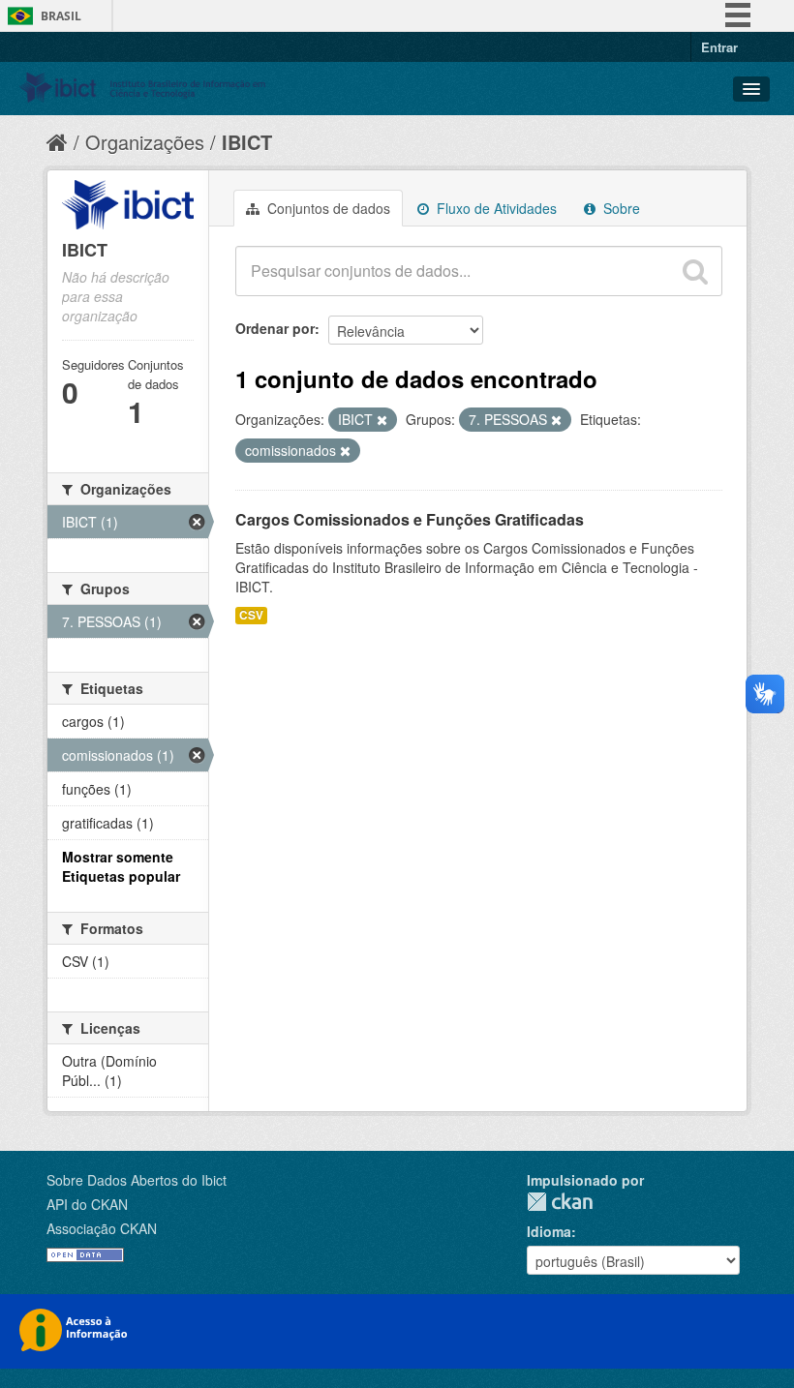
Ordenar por (275, 328)
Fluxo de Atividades (495, 208)
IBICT (247, 142)
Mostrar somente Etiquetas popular (121, 866)
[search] (695, 271)
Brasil (61, 16)
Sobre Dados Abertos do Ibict (136, 1180)
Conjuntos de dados (326, 208)
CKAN (560, 1202)
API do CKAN (87, 1204)
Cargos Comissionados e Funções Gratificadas (409, 519)
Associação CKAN (101, 1228)
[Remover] (382, 420)
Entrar (719, 47)
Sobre (619, 208)
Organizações (144, 142)
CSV (251, 615)
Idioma (549, 1231)
